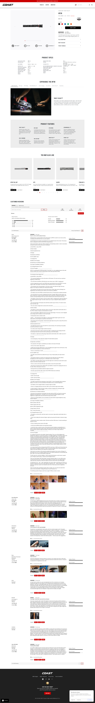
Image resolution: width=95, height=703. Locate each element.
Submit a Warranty (43, 676)
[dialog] (81, 696)
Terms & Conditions (59, 676)
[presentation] (34, 479)
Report (43, 492)
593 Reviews (21, 205)
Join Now (47, 693)
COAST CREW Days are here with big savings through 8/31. (47, 1)
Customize (90, 699)
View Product (19, 189)
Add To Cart (73, 27)
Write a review (61, 33)
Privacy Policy (51, 676)
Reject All (73, 699)
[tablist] (47, 86)
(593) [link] (68, 32)
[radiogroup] (69, 24)
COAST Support (35, 676)
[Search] (78, 5)
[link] (61, 32)
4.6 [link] (65, 32)
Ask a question (68, 33)
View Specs (72, 15)
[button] (37, 193)
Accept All (79, 699)
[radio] (59, 24)
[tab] (14, 86)
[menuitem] (76, 230)
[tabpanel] (47, 102)
